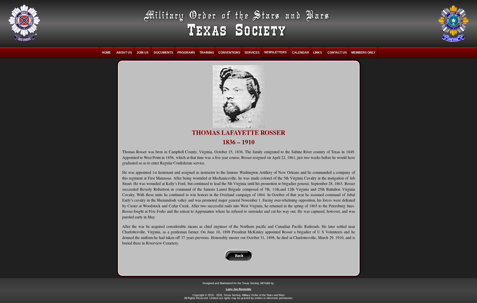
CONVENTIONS (229, 52)
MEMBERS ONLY (363, 52)
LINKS (317, 52)
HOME (106, 52)
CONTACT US (337, 52)
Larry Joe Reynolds (238, 289)
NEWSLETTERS (275, 52)
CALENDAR (300, 52)
